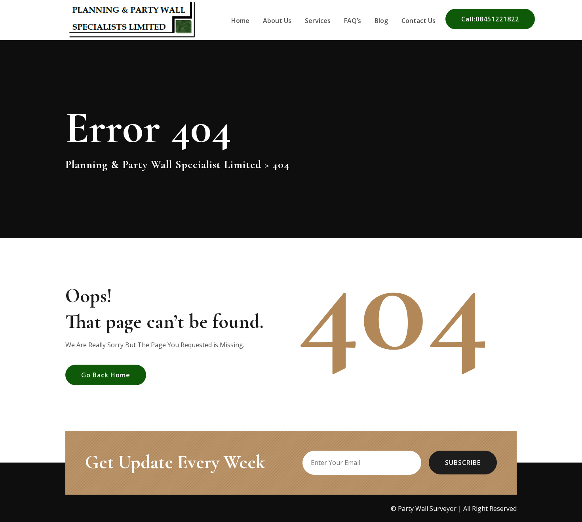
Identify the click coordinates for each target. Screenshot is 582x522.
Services (318, 20)
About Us (277, 20)
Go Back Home (105, 375)
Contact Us (418, 20)
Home (240, 20)
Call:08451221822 (490, 19)
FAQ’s (352, 20)
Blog (381, 20)
